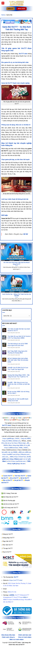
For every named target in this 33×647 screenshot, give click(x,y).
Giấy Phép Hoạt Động (16, 618)
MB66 (12, 457)
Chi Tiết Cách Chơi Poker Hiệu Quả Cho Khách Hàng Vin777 (16, 263)
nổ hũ (8, 461)
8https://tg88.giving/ (13, 463)
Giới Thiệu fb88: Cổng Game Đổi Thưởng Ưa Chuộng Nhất (17, 352)
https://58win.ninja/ (20, 443)
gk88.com (5, 459)
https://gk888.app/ (8, 438)
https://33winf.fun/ (20, 457)
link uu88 (4, 452)
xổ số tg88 (27, 459)
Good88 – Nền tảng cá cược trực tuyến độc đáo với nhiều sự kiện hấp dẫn (19, 384)
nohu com (5, 457)
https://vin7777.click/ (16, 580)
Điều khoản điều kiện (8, 635)
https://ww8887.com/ (9, 454)
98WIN (5, 445)
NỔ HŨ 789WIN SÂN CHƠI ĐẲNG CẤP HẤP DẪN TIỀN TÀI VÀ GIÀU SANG (18, 360)
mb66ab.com (17, 441)
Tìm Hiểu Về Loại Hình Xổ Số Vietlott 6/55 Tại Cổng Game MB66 (19, 337)
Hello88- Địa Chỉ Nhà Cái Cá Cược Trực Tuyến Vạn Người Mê (18, 368)
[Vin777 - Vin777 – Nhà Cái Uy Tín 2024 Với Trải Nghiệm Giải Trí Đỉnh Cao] (16, 3)
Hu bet (23, 463)
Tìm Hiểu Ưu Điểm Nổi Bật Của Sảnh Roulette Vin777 (19, 329)
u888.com (21, 452)
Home (3, 15)
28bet (10, 445)
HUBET (26, 448)
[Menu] (2, 3)
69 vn (25, 445)
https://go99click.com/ (19, 461)
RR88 (20, 448)
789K (28, 461)
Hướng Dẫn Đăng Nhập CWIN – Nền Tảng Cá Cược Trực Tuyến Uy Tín (19, 376)
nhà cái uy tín (9, 443)
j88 (28, 443)
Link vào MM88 (12, 452)
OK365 (17, 438)
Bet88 (29, 457)
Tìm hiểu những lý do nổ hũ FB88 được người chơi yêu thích (18, 344)
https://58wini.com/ (16, 459)
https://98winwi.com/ (23, 454)
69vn (2, 443)
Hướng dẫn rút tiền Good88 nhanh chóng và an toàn (18, 399)
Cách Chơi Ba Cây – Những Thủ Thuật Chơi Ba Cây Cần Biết (16, 294)
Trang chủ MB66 (26, 438)
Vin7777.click (6, 425)
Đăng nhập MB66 (18, 445)
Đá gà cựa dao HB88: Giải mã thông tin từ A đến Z (18, 392)
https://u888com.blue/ (11, 448)
